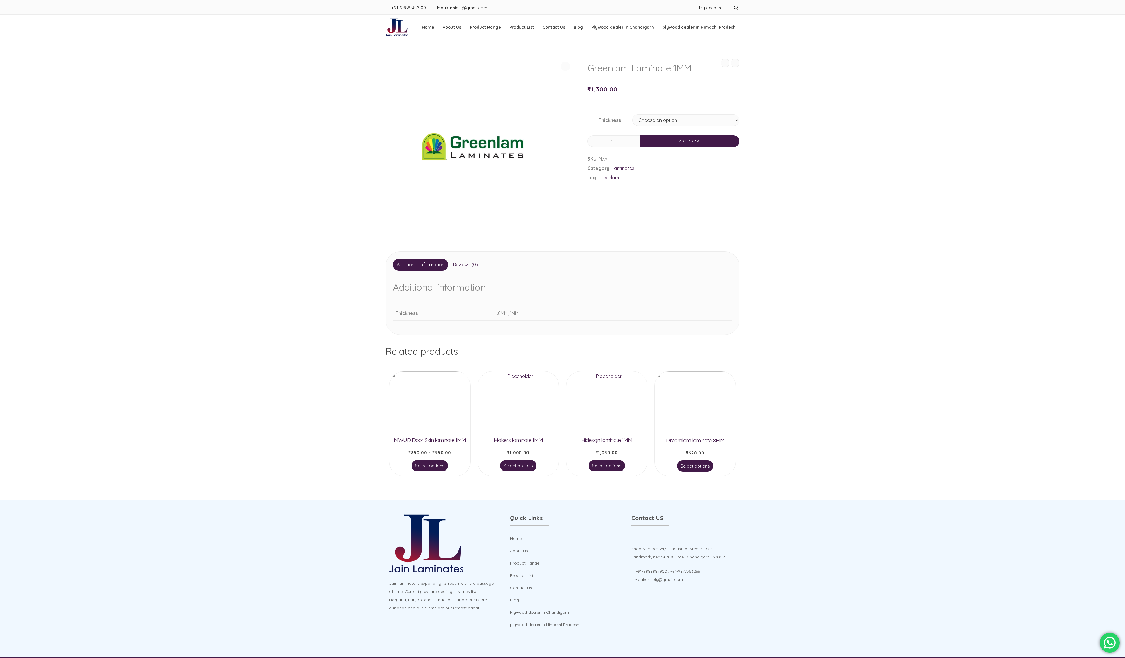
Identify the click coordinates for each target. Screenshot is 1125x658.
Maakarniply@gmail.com (462, 8)
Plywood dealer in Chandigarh (623, 27)
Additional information (420, 264)
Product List (521, 27)
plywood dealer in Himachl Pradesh (699, 27)
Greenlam (608, 177)
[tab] (420, 265)
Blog (578, 27)
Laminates (623, 168)
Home (428, 27)
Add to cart (690, 141)
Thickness (610, 120)
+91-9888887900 (408, 8)
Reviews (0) (465, 264)
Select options (429, 465)
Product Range (485, 27)
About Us (452, 27)
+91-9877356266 (685, 571)
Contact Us (554, 27)
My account (710, 8)
